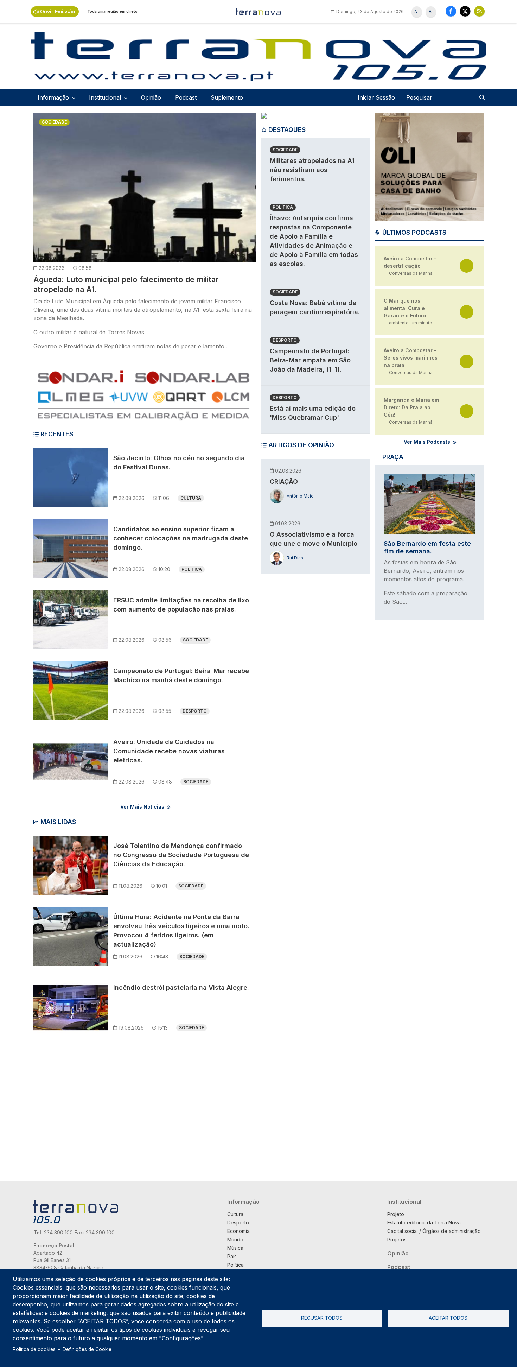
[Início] (258, 11)
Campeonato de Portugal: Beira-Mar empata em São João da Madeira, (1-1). (310, 360)
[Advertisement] (314, 687)
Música (235, 1248)
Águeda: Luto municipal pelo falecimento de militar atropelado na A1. (126, 284)
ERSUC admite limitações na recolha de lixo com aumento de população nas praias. (181, 604)
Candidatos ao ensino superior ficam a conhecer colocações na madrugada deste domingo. (180, 538)
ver (466, 266)
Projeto (395, 1214)
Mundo (235, 1239)
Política (191, 569)
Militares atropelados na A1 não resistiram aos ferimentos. (312, 170)
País (232, 1256)
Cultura (190, 498)
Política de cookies (34, 1349)
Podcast (186, 97)
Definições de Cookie (87, 1349)
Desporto (195, 711)
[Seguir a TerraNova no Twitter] (465, 11)
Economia (238, 1231)
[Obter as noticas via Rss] (479, 11)
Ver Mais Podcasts (427, 442)
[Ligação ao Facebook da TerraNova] (451, 11)
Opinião (151, 97)
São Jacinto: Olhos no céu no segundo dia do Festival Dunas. (179, 462)
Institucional (404, 1201)
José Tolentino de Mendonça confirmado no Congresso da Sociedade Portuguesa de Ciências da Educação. (181, 855)
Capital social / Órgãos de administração (434, 1231)
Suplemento (227, 97)
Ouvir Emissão (57, 11)
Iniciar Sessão (376, 97)
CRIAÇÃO (284, 481)
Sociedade (54, 122)
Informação (243, 1201)
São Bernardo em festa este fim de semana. (427, 547)
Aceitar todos (448, 1318)
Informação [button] (53, 97)
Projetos (397, 1239)
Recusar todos (322, 1318)
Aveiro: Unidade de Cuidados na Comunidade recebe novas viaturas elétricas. (169, 751)
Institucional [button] (105, 97)
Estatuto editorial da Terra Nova (424, 1223)
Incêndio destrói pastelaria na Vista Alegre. (181, 987)
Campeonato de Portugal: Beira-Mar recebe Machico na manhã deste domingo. (181, 675)
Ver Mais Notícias (142, 807)
